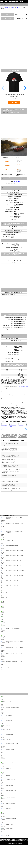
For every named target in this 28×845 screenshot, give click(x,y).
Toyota (13, 7)
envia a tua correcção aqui (22, 386)
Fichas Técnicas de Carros (6, 7)
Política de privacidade (13, 843)
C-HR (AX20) (17, 181)
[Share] (26, 4)
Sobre (8, 843)
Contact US (20, 843)
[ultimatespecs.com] (14, 1)
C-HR (17, 7)
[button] (25, 88)
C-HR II (20, 7)
